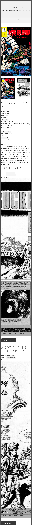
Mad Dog (4, 119)
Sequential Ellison (16, 7)
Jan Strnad (5, 138)
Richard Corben (6, 132)
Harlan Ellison (11, 173)
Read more (10, 341)
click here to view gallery (13, 333)
